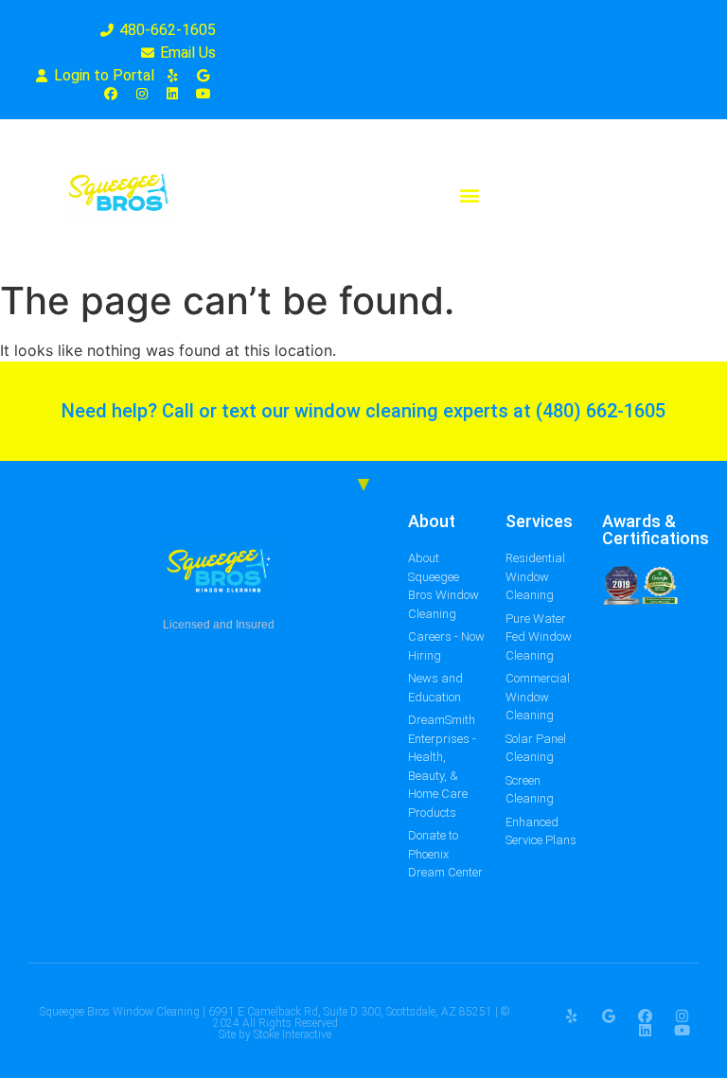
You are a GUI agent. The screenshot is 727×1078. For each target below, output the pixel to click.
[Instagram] (682, 1016)
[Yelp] (571, 1016)
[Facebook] (645, 1016)
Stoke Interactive (292, 1034)
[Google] (608, 1016)
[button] (469, 195)
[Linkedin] (645, 1030)
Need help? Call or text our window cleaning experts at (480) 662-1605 (363, 410)
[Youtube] (682, 1030)
